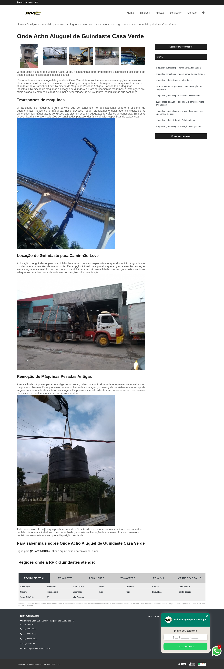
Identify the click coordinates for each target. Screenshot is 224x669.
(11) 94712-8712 (29, 643)
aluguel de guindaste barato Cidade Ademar (175, 120)
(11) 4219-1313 (39, 551)
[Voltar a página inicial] (33, 13)
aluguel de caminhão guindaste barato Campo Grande (180, 74)
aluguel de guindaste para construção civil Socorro (178, 96)
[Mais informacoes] (203, 13)
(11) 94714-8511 (29, 639)
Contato (192, 12)
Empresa (145, 12)
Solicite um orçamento (181, 46)
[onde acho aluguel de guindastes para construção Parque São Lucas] (133, 56)
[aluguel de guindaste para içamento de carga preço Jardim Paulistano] (107, 56)
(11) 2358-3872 (29, 634)
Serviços (175, 12)
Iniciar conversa (185, 646)
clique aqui (58, 551)
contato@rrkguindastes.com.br (36, 648)
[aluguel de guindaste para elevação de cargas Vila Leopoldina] (29, 56)
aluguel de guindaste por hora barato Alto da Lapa (178, 68)
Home (130, 12)
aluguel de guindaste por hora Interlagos (174, 80)
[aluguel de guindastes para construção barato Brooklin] (55, 56)
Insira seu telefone (185, 630)
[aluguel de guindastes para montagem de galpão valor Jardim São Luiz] (81, 56)
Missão (160, 12)
